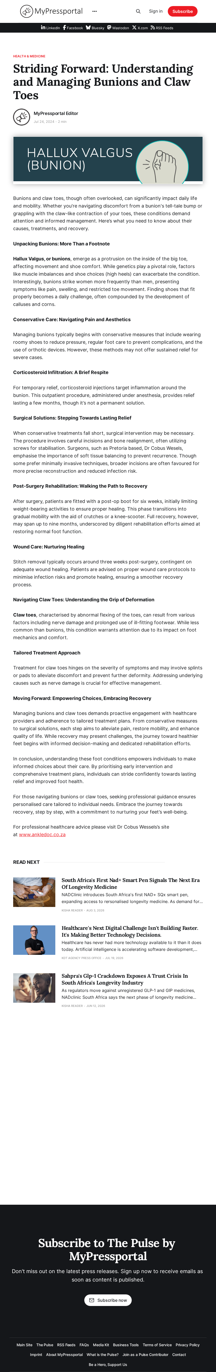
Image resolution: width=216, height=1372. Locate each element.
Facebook (74, 28)
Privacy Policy (188, 1345)
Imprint (36, 1354)
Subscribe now (112, 1300)
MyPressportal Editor (56, 113)
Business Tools (126, 1345)
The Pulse (44, 1345)
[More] (95, 11)
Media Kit (101, 1345)
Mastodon (120, 28)
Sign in (156, 11)
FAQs (84, 1345)
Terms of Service (157, 1345)
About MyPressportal (64, 1354)
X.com (142, 28)
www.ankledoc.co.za (42, 834)
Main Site (24, 1345)
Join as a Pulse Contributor (145, 1354)
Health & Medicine (29, 56)
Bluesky (97, 28)
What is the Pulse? (103, 1354)
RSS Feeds (164, 28)
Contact (179, 1354)
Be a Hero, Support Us (108, 1364)
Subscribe (183, 11)
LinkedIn (52, 28)
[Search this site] (138, 11)
